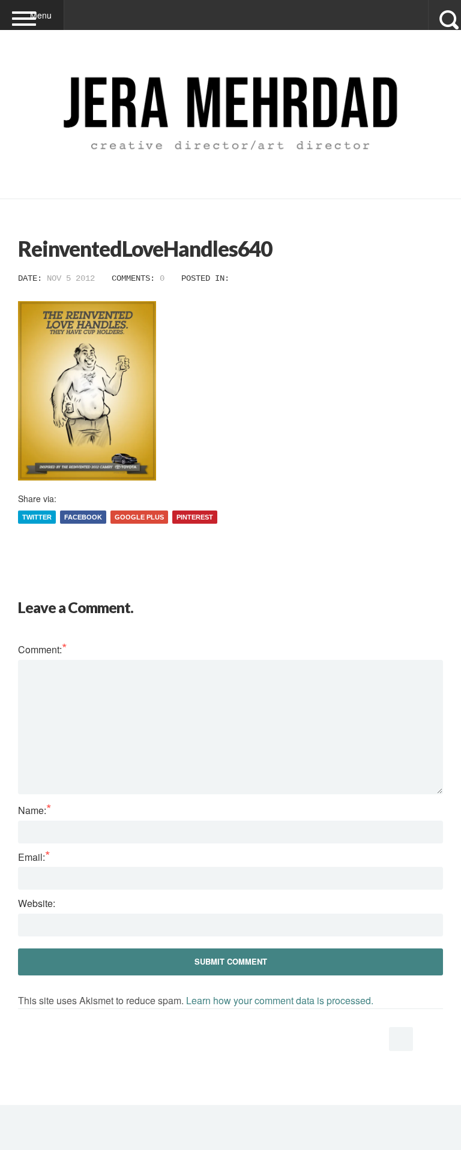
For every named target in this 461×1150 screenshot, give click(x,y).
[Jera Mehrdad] (230, 172)
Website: (36, 903)
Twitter (37, 517)
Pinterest (194, 517)
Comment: (42, 649)
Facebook (83, 517)
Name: (35, 810)
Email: (34, 856)
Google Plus (139, 517)
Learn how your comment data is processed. (279, 1000)
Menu (41, 15)
